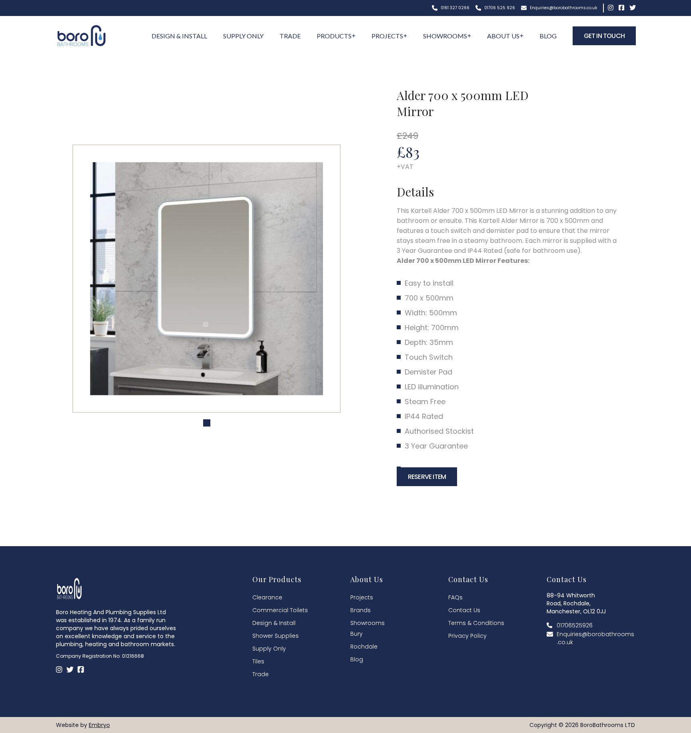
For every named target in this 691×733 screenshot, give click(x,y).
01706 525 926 (499, 8)
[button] (206, 423)
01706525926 (575, 625)
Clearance (267, 597)
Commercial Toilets (280, 610)
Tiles (258, 661)
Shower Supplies (275, 636)
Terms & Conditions (476, 623)
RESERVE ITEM (427, 476)
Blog (548, 36)
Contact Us (464, 610)
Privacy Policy (467, 636)
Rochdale (363, 647)
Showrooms (445, 36)
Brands (360, 610)
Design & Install (179, 36)
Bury (356, 634)
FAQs (455, 597)
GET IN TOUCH (604, 35)
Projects (387, 36)
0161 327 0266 (454, 8)
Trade (290, 36)
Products (334, 36)
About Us (503, 36)
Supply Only (243, 36)
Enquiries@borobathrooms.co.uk (563, 8)
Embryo (99, 725)
